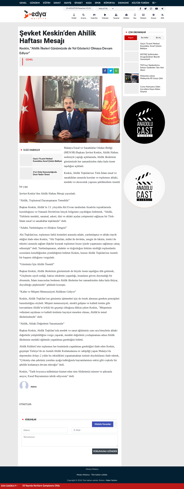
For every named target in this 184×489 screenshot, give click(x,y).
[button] (154, 3)
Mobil (74, 18)
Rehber (126, 18)
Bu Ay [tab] (158, 38)
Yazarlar (116, 18)
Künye (153, 18)
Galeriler (94, 18)
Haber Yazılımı (111, 480)
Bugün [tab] (130, 38)
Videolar (105, 18)
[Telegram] (162, 8)
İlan (134, 18)
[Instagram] (150, 8)
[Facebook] (140, 8)
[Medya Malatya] (34, 14)
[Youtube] (156, 8)
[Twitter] (145, 8)
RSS (162, 18)
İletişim (143, 18)
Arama (83, 18)
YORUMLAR (30, 419)
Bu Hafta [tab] (144, 38)
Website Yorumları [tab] (102, 424)
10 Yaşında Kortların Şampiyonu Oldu (41, 486)
